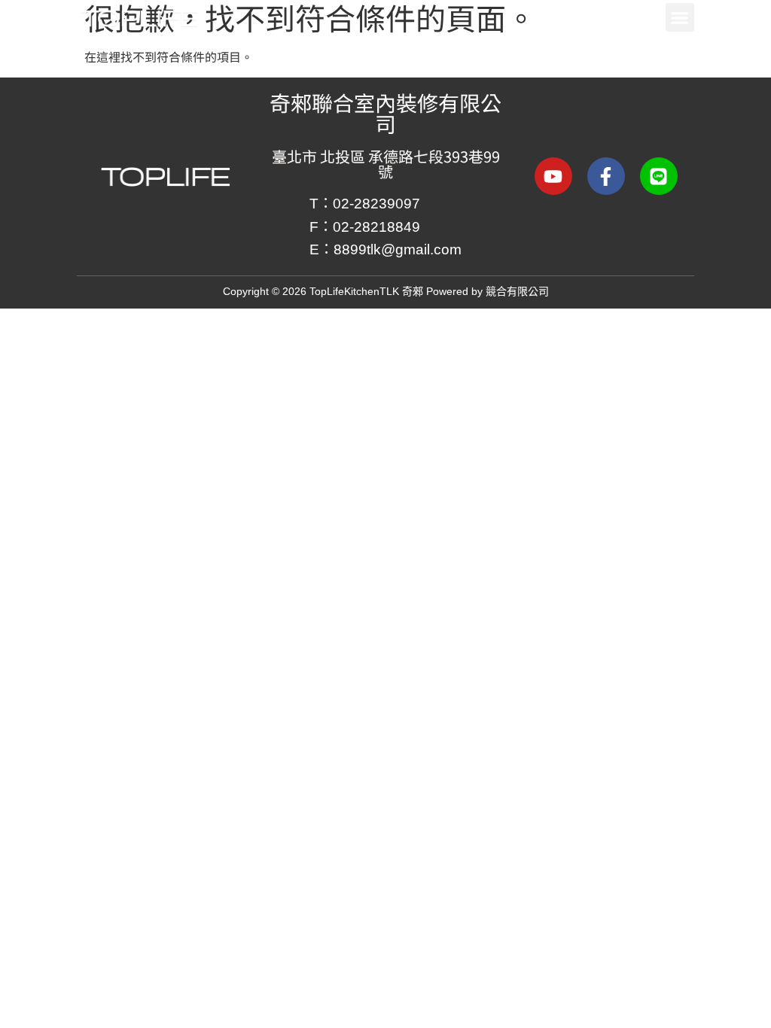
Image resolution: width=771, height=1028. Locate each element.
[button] (680, 17)
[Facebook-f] (606, 176)
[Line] (659, 176)
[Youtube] (553, 176)
